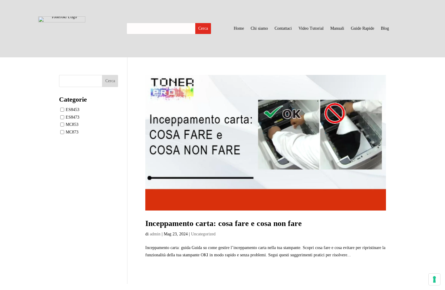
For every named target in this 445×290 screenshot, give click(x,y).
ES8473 (72, 117)
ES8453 (72, 109)
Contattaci (283, 28)
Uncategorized (203, 234)
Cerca (110, 81)
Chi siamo (259, 28)
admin (155, 234)
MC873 (72, 132)
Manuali (337, 28)
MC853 (72, 124)
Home (239, 28)
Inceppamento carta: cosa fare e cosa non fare (223, 223)
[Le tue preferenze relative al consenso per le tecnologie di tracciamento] (434, 279)
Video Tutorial (311, 28)
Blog (385, 28)
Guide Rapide (362, 28)
